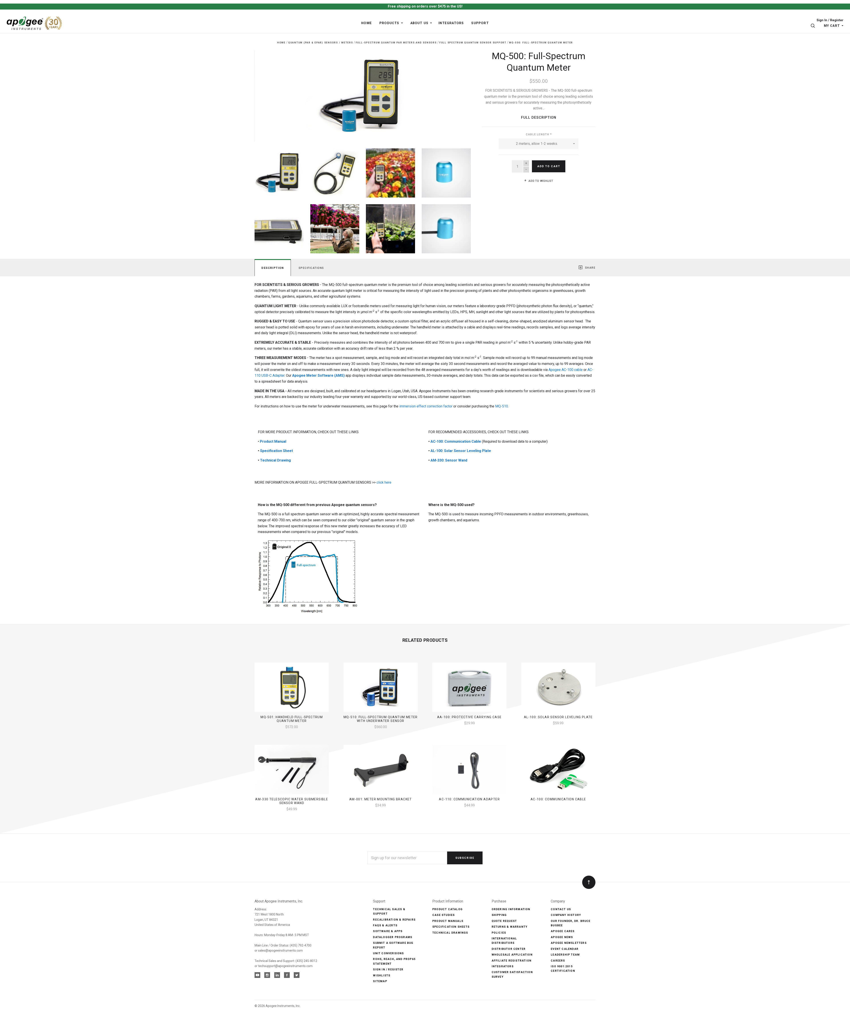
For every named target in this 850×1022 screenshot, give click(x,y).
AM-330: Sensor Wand (449, 460)
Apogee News (562, 937)
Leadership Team (565, 954)
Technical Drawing (275, 460)
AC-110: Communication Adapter (469, 799)
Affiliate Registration (511, 960)
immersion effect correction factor (425, 406)
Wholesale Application (512, 954)
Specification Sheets (450, 926)
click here (383, 482)
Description (272, 268)
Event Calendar (564, 948)
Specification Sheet (276, 451)
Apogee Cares (562, 931)
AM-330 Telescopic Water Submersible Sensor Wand (291, 801)
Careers (558, 960)
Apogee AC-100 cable (566, 370)
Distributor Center (509, 948)
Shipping (499, 915)
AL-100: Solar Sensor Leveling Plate (461, 451)
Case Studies (443, 915)
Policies (499, 932)
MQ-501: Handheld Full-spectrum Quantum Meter (292, 719)
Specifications (311, 268)
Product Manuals (447, 921)
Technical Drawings (450, 932)
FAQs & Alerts (385, 925)
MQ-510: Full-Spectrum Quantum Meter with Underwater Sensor (381, 719)
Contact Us (561, 909)
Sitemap (380, 981)
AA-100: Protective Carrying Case (469, 717)
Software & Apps (387, 931)
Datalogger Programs (392, 937)
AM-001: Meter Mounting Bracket (380, 799)
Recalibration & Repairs (394, 919)
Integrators (503, 966)
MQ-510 (501, 406)
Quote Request (504, 921)
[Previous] (266, 94)
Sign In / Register (830, 20)
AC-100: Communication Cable (456, 441)
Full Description (538, 117)
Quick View (292, 689)
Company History (566, 915)
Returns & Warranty (510, 926)
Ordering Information (511, 909)
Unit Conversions (388, 953)
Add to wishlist (540, 181)
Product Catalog (447, 909)
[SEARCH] (813, 26)
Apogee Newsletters (569, 942)
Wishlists (381, 975)
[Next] (458, 94)
